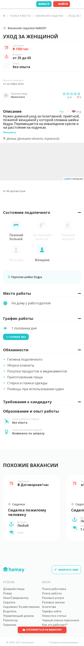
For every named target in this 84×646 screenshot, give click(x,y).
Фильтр (44, 4)
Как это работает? (54, 624)
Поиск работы (20, 16)
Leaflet (67, 178)
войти (63, 4)
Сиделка (9, 602)
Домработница (13, 589)
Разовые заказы (53, 602)
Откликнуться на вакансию (44, 629)
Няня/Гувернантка (15, 598)
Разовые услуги (53, 598)
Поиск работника (54, 589)
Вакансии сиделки (49, 16)
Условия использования (63, 642)
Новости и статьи (54, 615)
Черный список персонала (60, 620)
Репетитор (10, 620)
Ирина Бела (18, 97)
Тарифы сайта (51, 611)
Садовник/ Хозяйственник (21, 606)
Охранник (9, 624)
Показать (9, 132)
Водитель (10, 611)
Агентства (49, 606)
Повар (7, 593)
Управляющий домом (18, 615)
